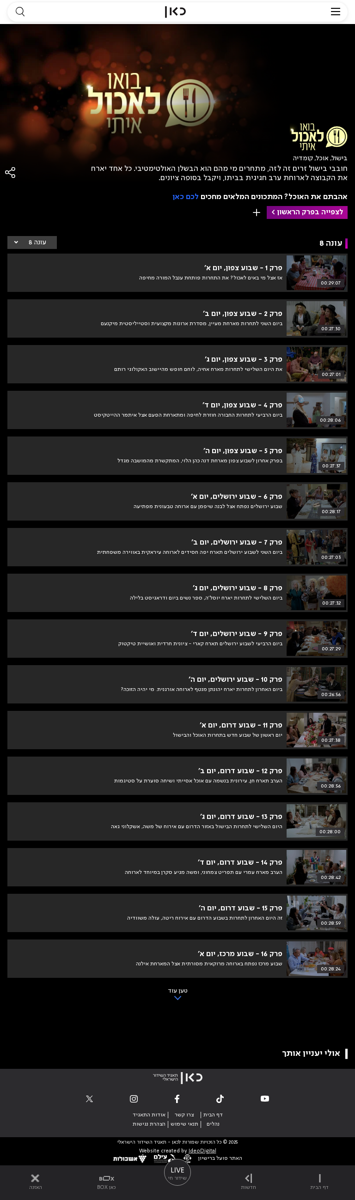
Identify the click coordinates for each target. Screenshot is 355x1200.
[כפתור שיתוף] (10, 172)
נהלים (213, 1124)
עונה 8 (37, 242)
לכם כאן (185, 197)
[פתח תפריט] (335, 12)
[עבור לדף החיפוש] (19, 12)
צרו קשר (184, 1115)
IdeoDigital (202, 1151)
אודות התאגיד (149, 1115)
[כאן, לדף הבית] (175, 12)
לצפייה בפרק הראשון (310, 212)
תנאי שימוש (184, 1124)
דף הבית (213, 1115)
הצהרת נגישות (149, 1124)
